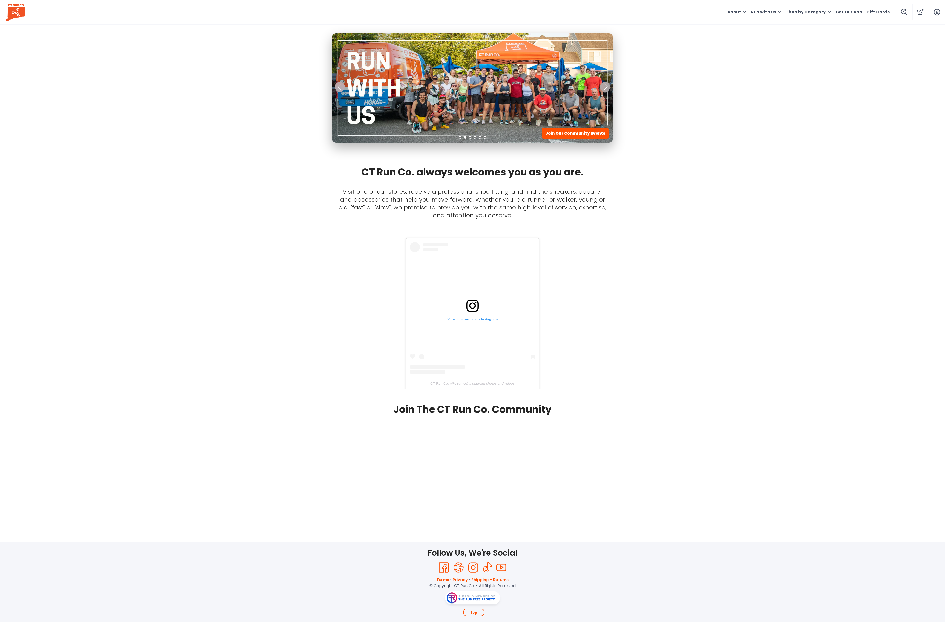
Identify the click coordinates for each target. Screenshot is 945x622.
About (734, 12)
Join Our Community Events (575, 133)
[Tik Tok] (487, 567)
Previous (340, 87)
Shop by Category (806, 12)
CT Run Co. (439, 383)
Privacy (460, 580)
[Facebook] (443, 567)
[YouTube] (501, 567)
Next (605, 87)
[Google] (458, 567)
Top (473, 612)
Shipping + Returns (490, 580)
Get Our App (849, 12)
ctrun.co (461, 383)
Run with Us (763, 12)
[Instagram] (473, 567)
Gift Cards (878, 12)
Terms (442, 580)
